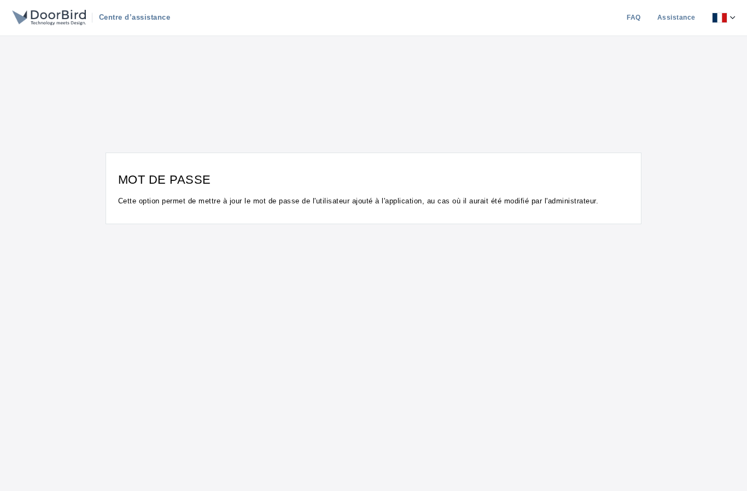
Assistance (676, 17)
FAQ (634, 17)
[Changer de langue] (723, 17)
